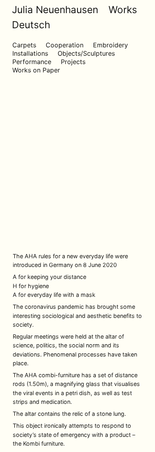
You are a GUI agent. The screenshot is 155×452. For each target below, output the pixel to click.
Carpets (24, 45)
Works (122, 10)
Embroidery (110, 45)
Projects (73, 62)
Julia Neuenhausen (55, 10)
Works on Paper (36, 70)
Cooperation (64, 45)
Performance (31, 62)
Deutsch (31, 25)
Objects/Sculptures (86, 53)
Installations (30, 53)
